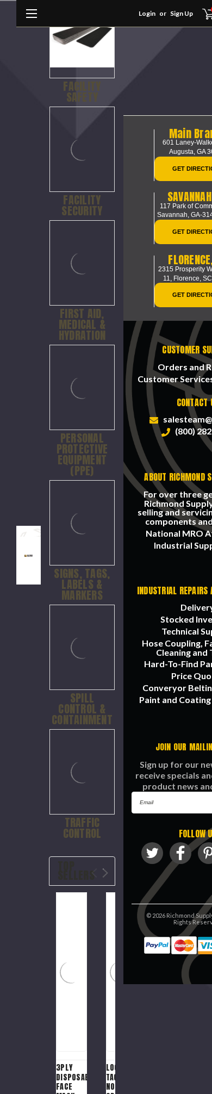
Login (147, 13)
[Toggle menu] (31, 19)
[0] (202, 13)
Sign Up (181, 13)
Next (105, 873)
